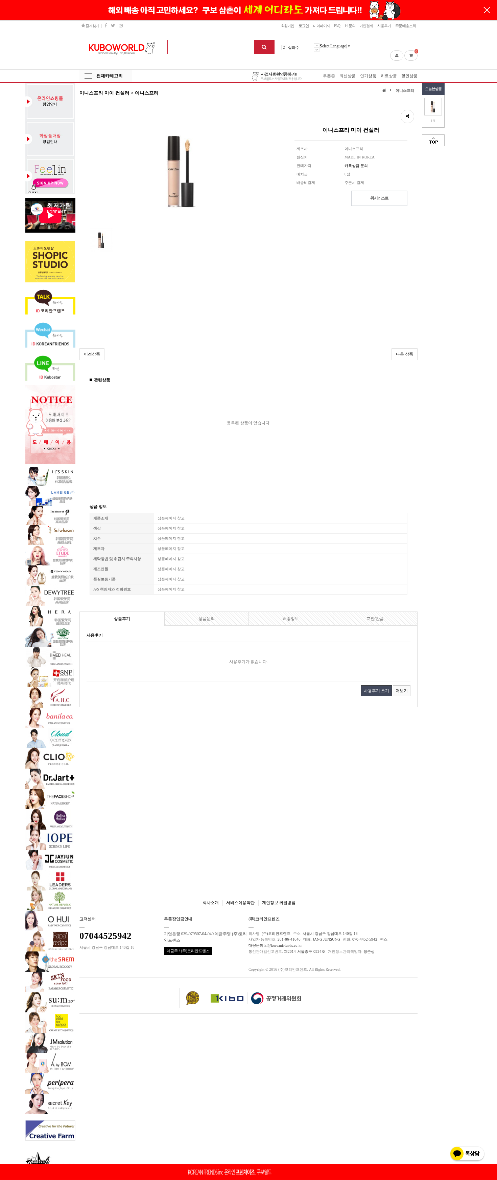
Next (317, 49)
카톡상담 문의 (356, 166)
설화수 (293, 47)
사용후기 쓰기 (376, 690)
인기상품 (368, 75)
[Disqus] (248, 797)
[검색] (264, 47)
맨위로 (433, 140)
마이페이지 (321, 26)
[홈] (385, 90)
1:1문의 (350, 26)
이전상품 (92, 354)
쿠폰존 (329, 75)
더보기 (402, 690)
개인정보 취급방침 (278, 902)
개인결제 (366, 26)
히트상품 (389, 75)
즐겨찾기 (92, 26)
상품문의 (206, 618)
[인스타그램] (120, 26)
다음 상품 (404, 354)
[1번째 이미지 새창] (101, 239)
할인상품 (409, 75)
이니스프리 (405, 90)
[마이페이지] (396, 55)
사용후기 (384, 26)
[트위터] (112, 26)
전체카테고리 (109, 75)
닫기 (486, 10)
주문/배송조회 (405, 26)
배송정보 (291, 618)
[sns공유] (407, 116)
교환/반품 (375, 618)
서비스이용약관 (240, 902)
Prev (317, 45)
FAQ (337, 26)
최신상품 (347, 75)
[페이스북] (105, 26)
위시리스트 (379, 198)
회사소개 (211, 902)
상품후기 (122, 618)
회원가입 (287, 26)
